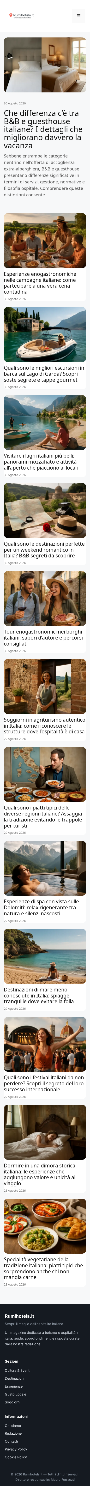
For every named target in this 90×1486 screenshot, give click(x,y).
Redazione (13, 1433)
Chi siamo (13, 1426)
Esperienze (14, 1386)
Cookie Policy (16, 1457)
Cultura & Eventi (17, 1370)
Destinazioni (14, 1378)
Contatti (11, 1441)
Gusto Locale (15, 1394)
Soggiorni (12, 1402)
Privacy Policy (16, 1449)
